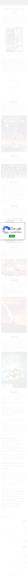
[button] (14, 289)
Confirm (12, 236)
